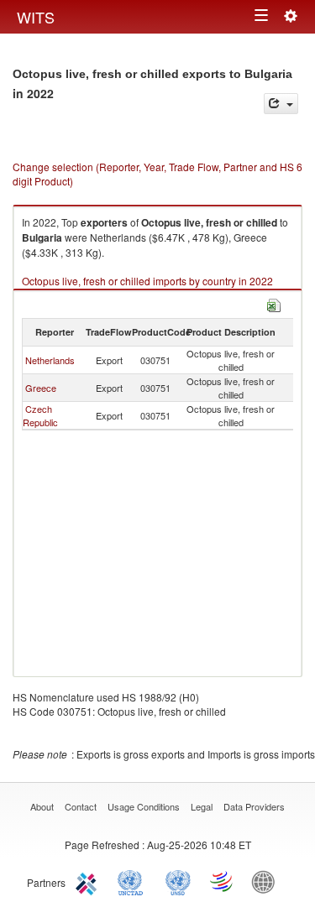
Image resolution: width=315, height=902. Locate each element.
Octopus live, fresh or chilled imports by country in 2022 (147, 281)
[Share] (281, 103)
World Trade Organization (222, 881)
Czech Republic (40, 415)
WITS (36, 17)
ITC (89, 881)
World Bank (267, 881)
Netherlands (50, 360)
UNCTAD (133, 881)
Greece (40, 387)
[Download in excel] (274, 303)
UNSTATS (178, 881)
